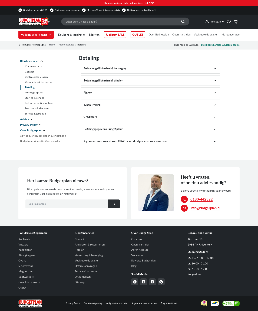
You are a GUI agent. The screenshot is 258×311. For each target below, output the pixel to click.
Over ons (136, 239)
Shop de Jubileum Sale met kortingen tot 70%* (129, 3)
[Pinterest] (161, 281)
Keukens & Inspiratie (71, 34)
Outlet (22, 287)
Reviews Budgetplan (143, 260)
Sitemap (79, 282)
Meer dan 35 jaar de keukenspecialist (103, 10)
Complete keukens (29, 282)
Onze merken (83, 276)
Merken (94, 34)
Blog (134, 265)
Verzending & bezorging (89, 255)
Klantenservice (230, 34)
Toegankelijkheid (169, 303)
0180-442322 (201, 199)
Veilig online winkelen (117, 303)
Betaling (81, 44)
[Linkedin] (143, 281)
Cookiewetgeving (93, 303)
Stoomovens (25, 265)
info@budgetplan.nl (205, 208)
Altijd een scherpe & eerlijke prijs (141, 10)
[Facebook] (134, 281)
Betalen (79, 249)
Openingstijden (181, 34)
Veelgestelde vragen (206, 34)
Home (52, 44)
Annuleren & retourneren (90, 244)
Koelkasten (25, 239)
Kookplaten (25, 249)
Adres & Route (140, 249)
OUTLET (137, 34)
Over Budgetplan (159, 34)
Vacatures (137, 255)
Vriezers (23, 244)
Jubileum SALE (115, 34)
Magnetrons (25, 271)
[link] (214, 21)
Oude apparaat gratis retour (67, 10)
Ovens (22, 260)
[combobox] (125, 21)
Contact (79, 239)
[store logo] (38, 21)
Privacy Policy (72, 303)
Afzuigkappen (26, 255)
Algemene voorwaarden (144, 303)
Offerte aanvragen (86, 265)
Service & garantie (86, 271)
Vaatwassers (26, 276)
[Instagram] (152, 281)
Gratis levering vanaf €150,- (35, 10)
